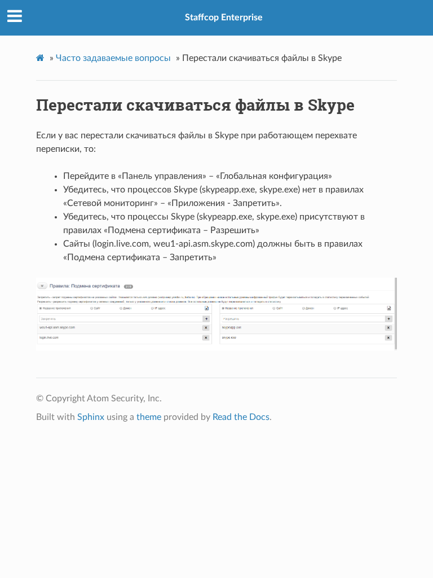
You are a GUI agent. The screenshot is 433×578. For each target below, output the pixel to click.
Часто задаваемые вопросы (113, 58)
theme (148, 417)
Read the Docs (241, 417)
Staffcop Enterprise (224, 17)
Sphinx (90, 417)
